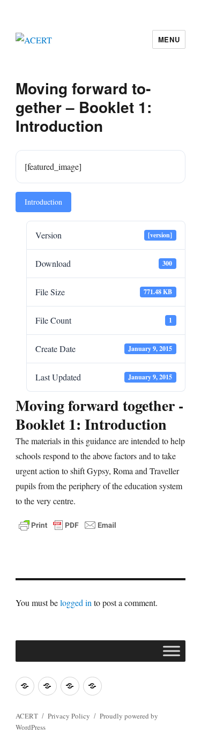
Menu (169, 39)
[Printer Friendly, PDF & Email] (68, 525)
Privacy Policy (69, 716)
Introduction (43, 202)
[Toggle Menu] (171, 651)
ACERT (27, 716)
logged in (76, 602)
